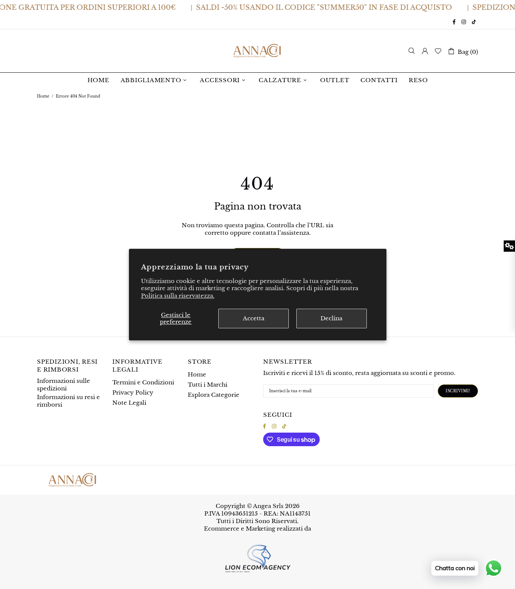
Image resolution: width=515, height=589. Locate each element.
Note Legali (129, 402)
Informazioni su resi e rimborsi (68, 400)
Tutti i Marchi (207, 384)
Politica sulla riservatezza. (178, 295)
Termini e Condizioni (143, 382)
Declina (331, 318)
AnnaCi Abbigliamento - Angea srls (257, 51)
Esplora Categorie (213, 394)
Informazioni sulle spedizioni (63, 384)
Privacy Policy (132, 392)
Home (43, 96)
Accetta (253, 318)
